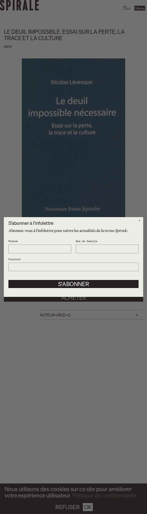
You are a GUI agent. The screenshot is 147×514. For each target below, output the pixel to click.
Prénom (13, 241)
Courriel (14, 259)
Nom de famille (86, 241)
